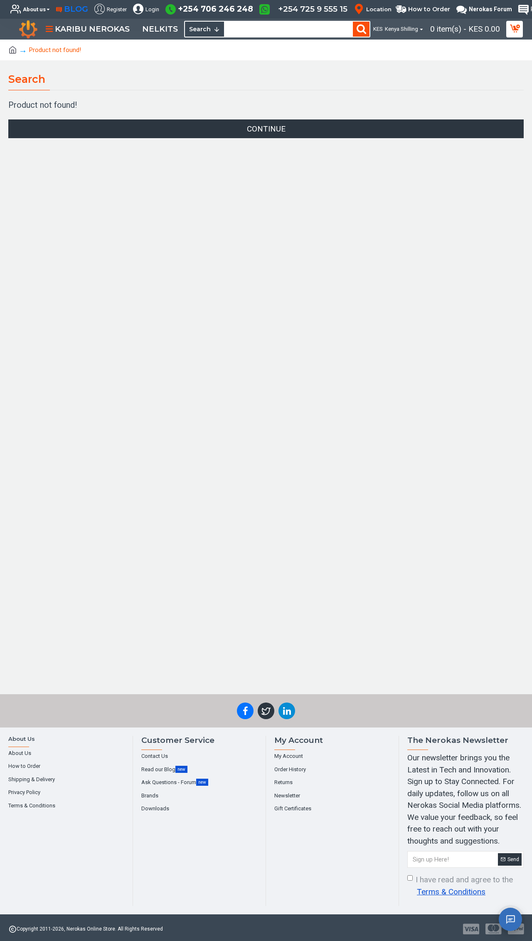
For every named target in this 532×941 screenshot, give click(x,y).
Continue (266, 129)
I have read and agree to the (464, 885)
